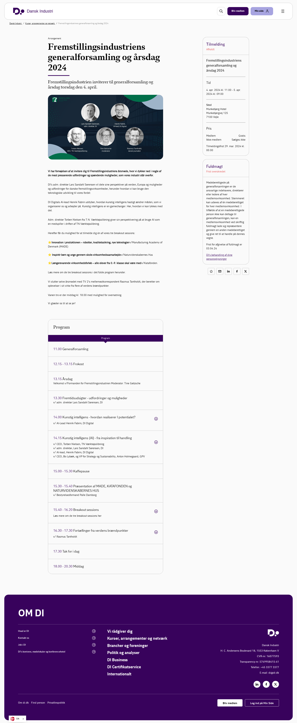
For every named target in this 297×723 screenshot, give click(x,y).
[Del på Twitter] (245, 271)
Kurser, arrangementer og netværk (40, 23)
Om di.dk (23, 702)
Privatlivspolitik (56, 702)
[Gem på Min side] (211, 271)
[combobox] (17, 719)
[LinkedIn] (257, 684)
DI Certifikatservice (124, 667)
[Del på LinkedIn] (228, 271)
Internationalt (119, 674)
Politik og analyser (123, 652)
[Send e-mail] (219, 271)
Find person (38, 702)
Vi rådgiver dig (120, 631)
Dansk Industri (15, 23)
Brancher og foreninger (127, 645)
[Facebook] (266, 684)
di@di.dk (273, 672)
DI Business (117, 660)
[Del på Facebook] (237, 271)
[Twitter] (275, 684)
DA (17, 718)
